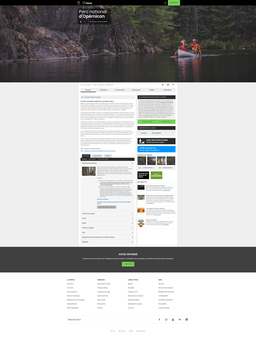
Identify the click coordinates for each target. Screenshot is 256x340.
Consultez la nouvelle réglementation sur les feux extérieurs (100, 151)
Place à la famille (151, 220)
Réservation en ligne (104, 284)
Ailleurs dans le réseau (106, 207)
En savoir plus (156, 214)
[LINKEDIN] (186, 319)
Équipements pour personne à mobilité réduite (98, 237)
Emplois (100, 308)
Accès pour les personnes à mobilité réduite (160, 195)
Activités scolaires (103, 159)
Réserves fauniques (73, 296)
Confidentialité (163, 296)
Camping (144, 133)
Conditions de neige (104, 292)
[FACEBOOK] (159, 319)
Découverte (136, 90)
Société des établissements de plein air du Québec (87, 3)
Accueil (88, 90)
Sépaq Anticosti (72, 304)
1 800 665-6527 (74, 319)
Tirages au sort (133, 292)
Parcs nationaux (85, 85)
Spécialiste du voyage (135, 304)
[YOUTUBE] (173, 319)
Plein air (84, 159)
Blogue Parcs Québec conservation (156, 175)
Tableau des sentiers (102, 199)
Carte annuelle (166, 121)
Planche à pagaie (88, 228)
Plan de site (122, 331)
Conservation (119, 90)
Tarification (103, 90)
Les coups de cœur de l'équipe (155, 185)
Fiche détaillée (165, 224)
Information (168, 90)
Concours (131, 308)
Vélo (83, 232)
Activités (86, 156)
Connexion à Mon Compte (165, 2)
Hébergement (97, 156)
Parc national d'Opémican (103, 85)
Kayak (84, 223)
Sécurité (161, 284)
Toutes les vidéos (167, 167)
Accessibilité (162, 304)
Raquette (85, 242)
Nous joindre (101, 304)
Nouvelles (82, 97)
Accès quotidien (147, 121)
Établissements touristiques (76, 300)
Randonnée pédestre (89, 163)
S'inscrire (128, 264)
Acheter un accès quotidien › (100, 21)
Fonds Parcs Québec (143, 175)
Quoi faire (70, 284)
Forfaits (107, 156)
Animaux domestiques (165, 288)
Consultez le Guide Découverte (92, 148)
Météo (152, 90)
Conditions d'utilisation (165, 300)
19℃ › (85, 21)
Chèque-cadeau (103, 288)
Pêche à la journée (88, 214)
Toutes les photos (148, 167)
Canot (84, 218)
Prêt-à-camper (156, 133)
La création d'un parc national (155, 208)
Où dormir (70, 288)
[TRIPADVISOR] (179, 319)
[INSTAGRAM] (166, 319)
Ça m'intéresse (166, 190)
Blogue (130, 284)
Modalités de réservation (166, 292)
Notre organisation (73, 308)
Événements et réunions (135, 296)
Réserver (174, 3)
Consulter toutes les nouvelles (92, 97)
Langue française (164, 308)
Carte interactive (103, 296)
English (131, 331)
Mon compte (102, 300)
